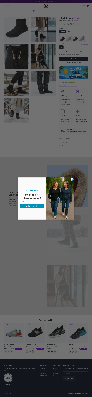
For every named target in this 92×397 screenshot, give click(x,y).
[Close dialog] (72, 179)
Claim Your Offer (32, 206)
